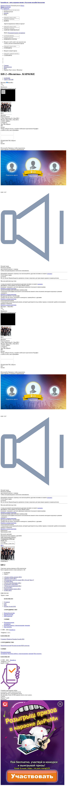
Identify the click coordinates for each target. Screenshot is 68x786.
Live (5, 603)
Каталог (8, 5)
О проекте (7, 602)
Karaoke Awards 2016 (10, 606)
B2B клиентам (8, 616)
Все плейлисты (5, 8)
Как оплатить (8, 627)
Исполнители (8, 67)
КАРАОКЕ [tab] (7, 78)
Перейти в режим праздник (8, 288)
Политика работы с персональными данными (17, 625)
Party (5, 605)
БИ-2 (5, 68)
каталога (49, 273)
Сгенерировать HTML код (7, 539)
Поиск (22, 5)
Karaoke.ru (12, 629)
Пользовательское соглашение (16, 33)
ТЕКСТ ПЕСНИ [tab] (8, 79)
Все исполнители (6, 7)
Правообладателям (9, 613)
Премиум (3, 5)
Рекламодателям (8, 614)
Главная (6, 65)
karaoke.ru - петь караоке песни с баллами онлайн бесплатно (23, 2)
